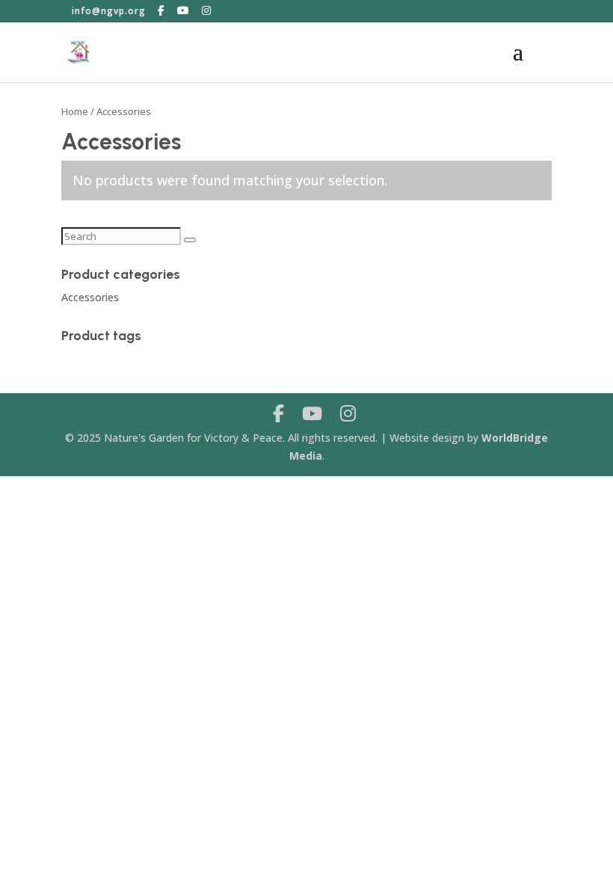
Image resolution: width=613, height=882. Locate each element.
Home (74, 111)
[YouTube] (183, 10)
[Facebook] (161, 10)
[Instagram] (207, 10)
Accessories (90, 297)
